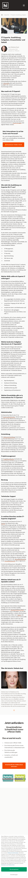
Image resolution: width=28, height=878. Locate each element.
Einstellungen (14, 874)
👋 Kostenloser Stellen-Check (13, 145)
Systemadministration (9, 417)
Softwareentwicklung (9, 437)
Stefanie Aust (15, 47)
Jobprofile (6, 15)
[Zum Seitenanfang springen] (14, 710)
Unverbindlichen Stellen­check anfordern (14, 765)
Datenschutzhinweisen (13, 852)
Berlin (19, 615)
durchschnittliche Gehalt (17, 609)
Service (3, 523)
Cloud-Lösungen (17, 123)
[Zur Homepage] (2, 15)
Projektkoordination (8, 459)
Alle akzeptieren (14, 869)
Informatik (6, 83)
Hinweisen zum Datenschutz (7, 864)
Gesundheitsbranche (20, 559)
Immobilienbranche (10, 561)
